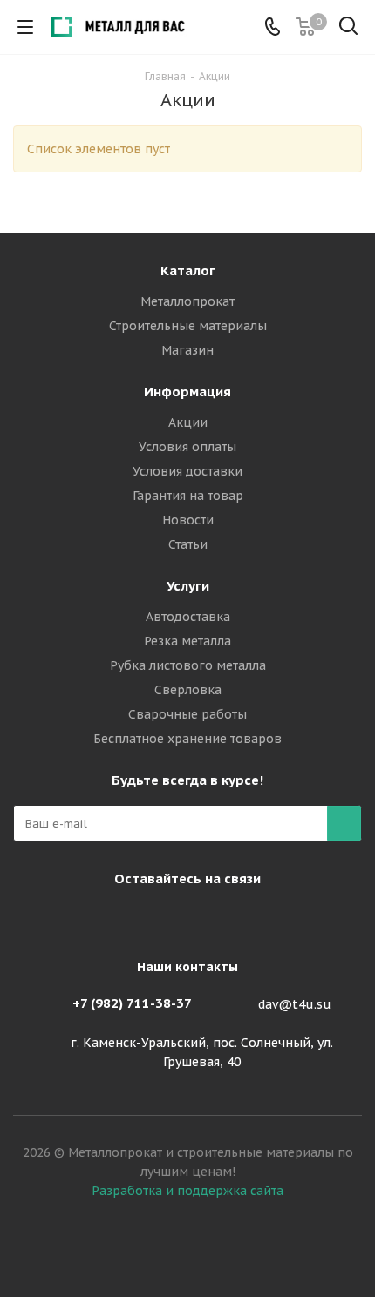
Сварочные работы (187, 714)
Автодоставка (188, 617)
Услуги (188, 586)
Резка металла (187, 641)
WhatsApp (226, 919)
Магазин (187, 350)
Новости (188, 520)
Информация (187, 391)
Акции (188, 422)
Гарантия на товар (188, 495)
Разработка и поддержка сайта (187, 1191)
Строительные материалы (188, 326)
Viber (183, 919)
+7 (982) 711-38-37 (132, 1003)
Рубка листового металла (188, 665)
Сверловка (188, 690)
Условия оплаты (187, 447)
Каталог (187, 270)
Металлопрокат (187, 301)
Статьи (188, 544)
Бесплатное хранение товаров (187, 738)
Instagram (139, 919)
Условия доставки (187, 471)
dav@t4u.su (294, 1004)
